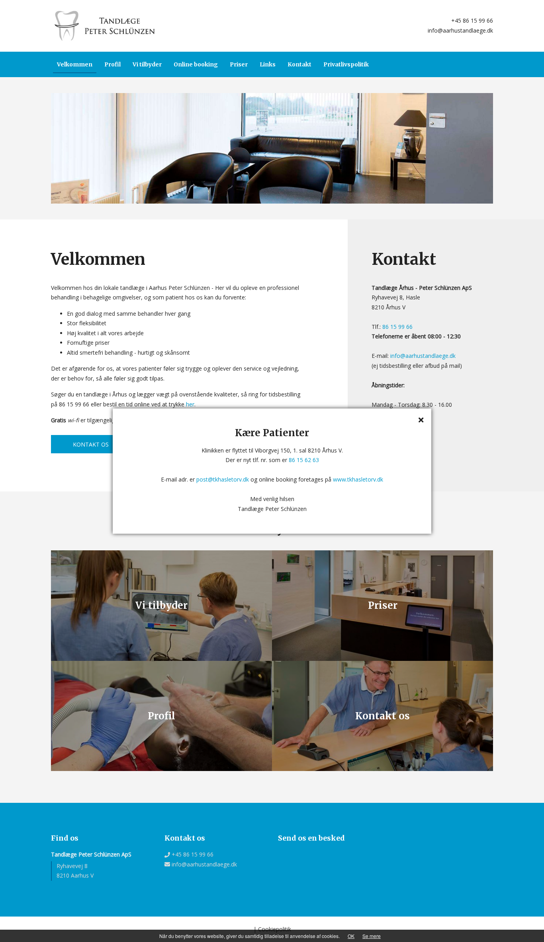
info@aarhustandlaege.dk (459, 30)
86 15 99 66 (397, 326)
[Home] (105, 25)
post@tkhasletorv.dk (222, 479)
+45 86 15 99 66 (471, 20)
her (190, 404)
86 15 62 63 (304, 460)
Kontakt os (91, 444)
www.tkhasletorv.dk (358, 479)
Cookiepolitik (274, 929)
